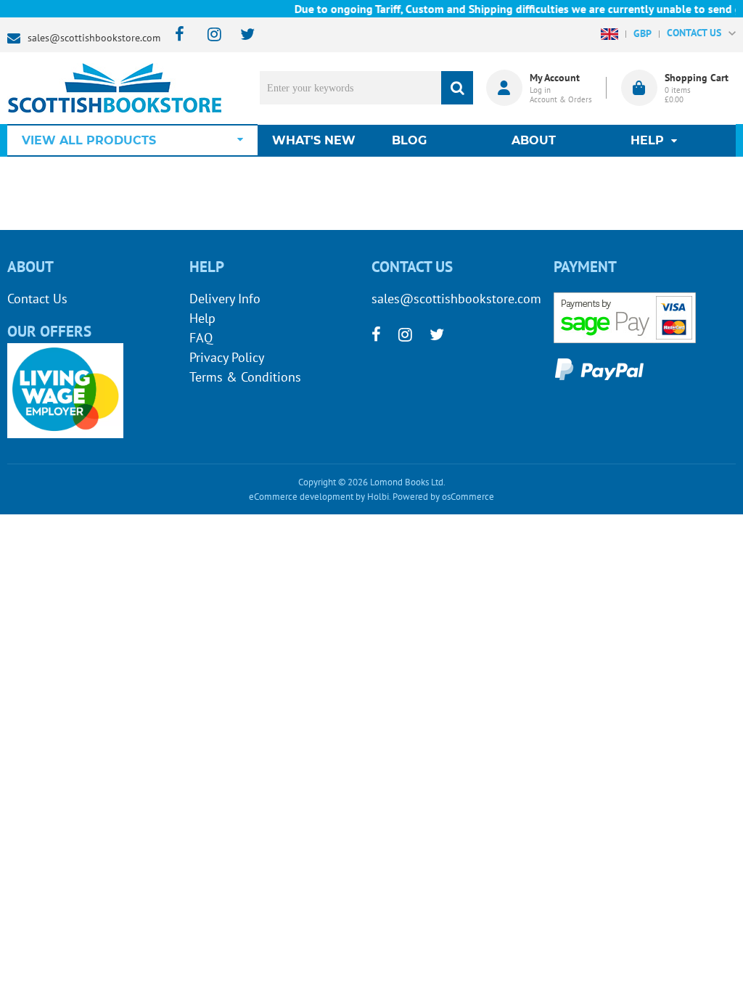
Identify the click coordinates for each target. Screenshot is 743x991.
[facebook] (175, 35)
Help (202, 318)
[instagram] (207, 35)
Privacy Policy (226, 357)
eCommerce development (301, 496)
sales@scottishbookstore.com (94, 37)
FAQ (201, 337)
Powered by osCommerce (443, 496)
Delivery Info (224, 298)
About (534, 140)
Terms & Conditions (245, 377)
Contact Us (37, 298)
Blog (409, 140)
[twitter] (240, 35)
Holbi (378, 496)
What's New (314, 140)
